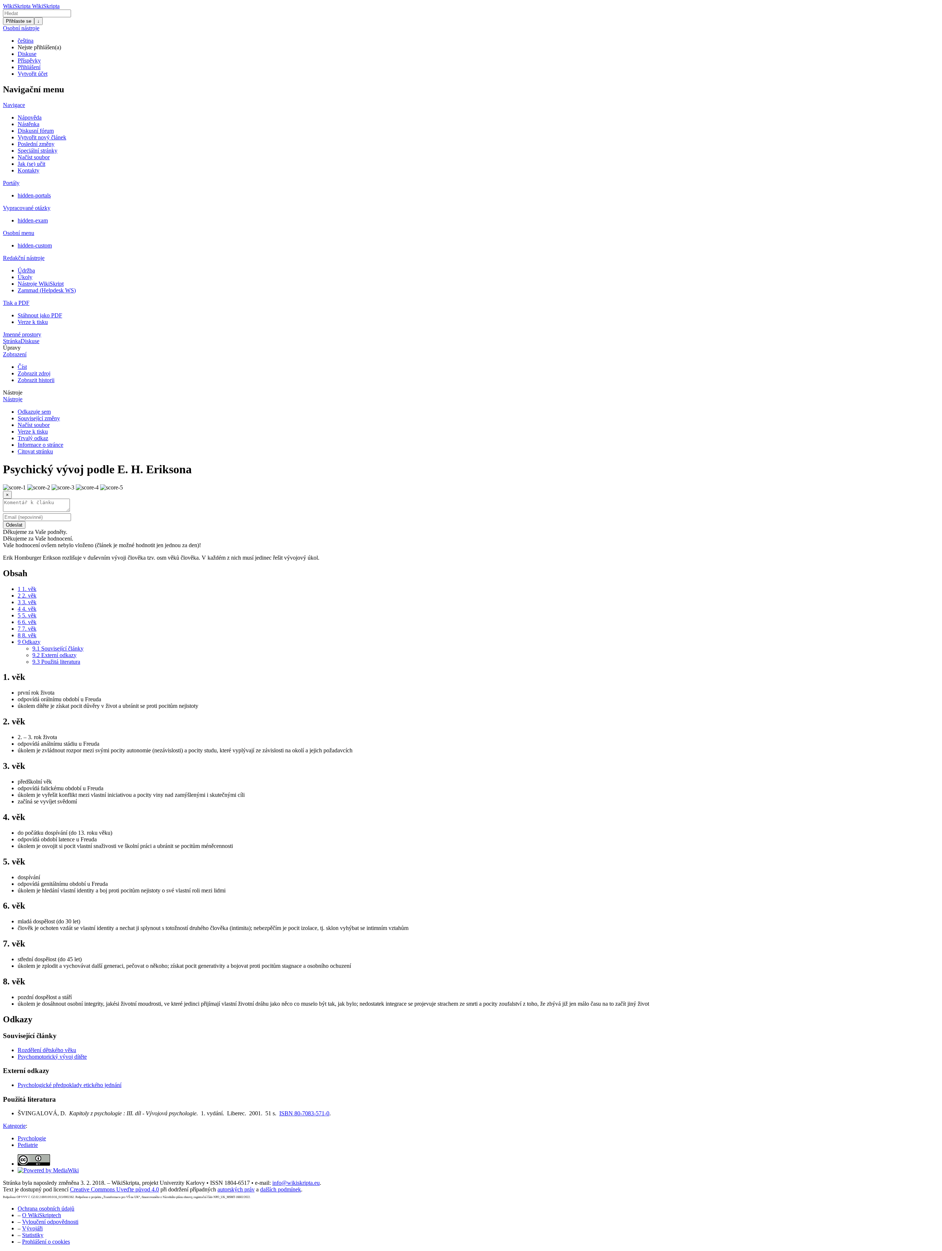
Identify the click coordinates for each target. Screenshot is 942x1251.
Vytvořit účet (32, 74)
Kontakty (28, 170)
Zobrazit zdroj (34, 373)
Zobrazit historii (36, 380)
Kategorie (14, 1126)
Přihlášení (29, 67)
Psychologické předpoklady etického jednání (69, 1085)
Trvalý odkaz (33, 438)
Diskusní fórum (36, 131)
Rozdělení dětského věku (47, 1050)
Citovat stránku (35, 451)
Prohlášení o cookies (46, 1241)
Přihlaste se (18, 21)
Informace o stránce (40, 445)
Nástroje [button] (12, 392)
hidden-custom (35, 245)
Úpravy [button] (12, 348)
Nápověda (30, 117)
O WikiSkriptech (41, 1215)
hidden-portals (34, 195)
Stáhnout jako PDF (40, 315)
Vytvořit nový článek (42, 137)
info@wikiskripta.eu (296, 1183)
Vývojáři (32, 1228)
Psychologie (32, 1138)
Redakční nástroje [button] (24, 258)
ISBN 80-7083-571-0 (304, 1113)
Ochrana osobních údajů (46, 1208)
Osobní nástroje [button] (21, 28)
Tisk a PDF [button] (16, 303)
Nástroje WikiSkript (41, 284)
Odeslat (14, 525)
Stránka (12, 341)
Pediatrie (28, 1145)
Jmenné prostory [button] (22, 334)
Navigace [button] (14, 105)
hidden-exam (33, 220)
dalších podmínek (280, 1189)
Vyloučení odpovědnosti (50, 1222)
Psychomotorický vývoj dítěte (52, 1057)
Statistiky (32, 1235)
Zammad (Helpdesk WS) (47, 290)
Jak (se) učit (31, 164)
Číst (22, 367)
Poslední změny (36, 144)
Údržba (26, 270)
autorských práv (236, 1189)
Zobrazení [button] (14, 354)
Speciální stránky (37, 150)
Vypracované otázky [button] (26, 208)
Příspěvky (29, 60)
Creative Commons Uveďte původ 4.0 (114, 1189)
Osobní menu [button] (18, 233)
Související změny (39, 418)
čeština (25, 41)
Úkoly (25, 277)
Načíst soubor (34, 157)
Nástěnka (28, 124)
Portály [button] (11, 183)
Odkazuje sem (34, 412)
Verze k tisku (33, 322)
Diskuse (27, 54)
